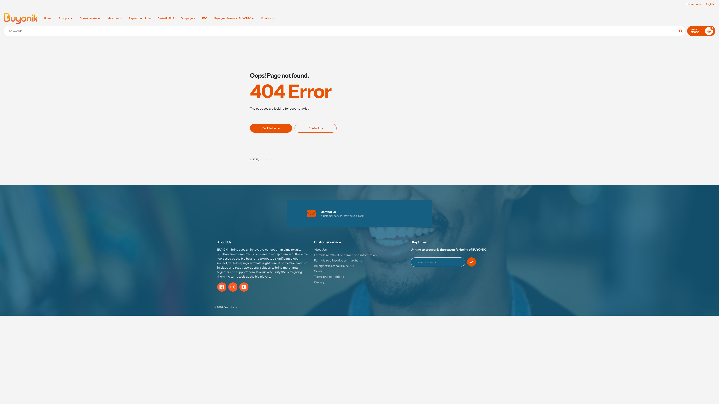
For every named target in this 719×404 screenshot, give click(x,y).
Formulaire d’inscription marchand (338, 260)
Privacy (319, 282)
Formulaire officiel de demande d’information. (345, 255)
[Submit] (471, 262)
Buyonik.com (266, 159)
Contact (319, 271)
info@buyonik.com (354, 216)
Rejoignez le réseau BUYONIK (334, 266)
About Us (320, 249)
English (710, 4)
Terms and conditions (329, 276)
